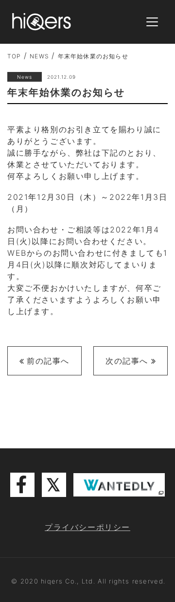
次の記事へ (126, 361)
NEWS (39, 56)
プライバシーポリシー (87, 527)
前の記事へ (48, 361)
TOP (14, 56)
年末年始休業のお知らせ (93, 56)
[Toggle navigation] (152, 22)
